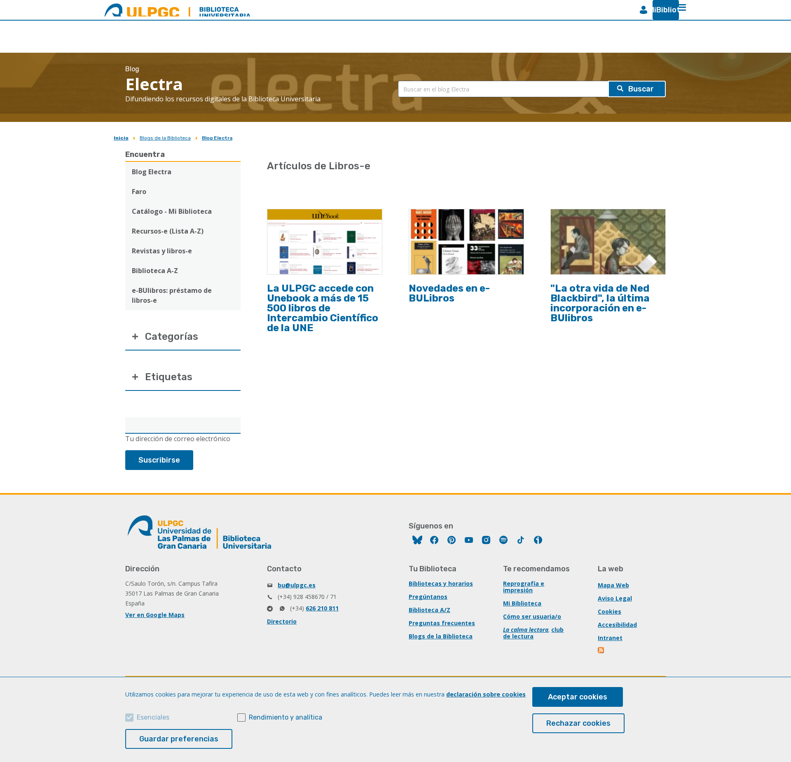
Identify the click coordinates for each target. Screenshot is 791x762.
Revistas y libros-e (162, 250)
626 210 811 (322, 608)
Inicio (121, 138)
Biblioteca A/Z (429, 610)
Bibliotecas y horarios (441, 583)
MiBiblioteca (662, 10)
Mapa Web (613, 585)
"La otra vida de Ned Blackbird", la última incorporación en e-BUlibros (600, 303)
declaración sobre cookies (486, 694)
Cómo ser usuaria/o (532, 616)
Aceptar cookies (577, 696)
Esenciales (153, 717)
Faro (139, 191)
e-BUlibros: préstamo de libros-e (172, 295)
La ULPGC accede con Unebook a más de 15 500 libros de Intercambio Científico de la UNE (322, 308)
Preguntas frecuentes (442, 623)
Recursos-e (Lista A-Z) (168, 231)
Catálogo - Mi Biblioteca (172, 211)
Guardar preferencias (178, 738)
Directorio (282, 621)
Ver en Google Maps (155, 615)
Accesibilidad (617, 625)
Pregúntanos (428, 597)
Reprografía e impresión (523, 587)
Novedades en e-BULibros (449, 293)
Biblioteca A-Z (155, 270)
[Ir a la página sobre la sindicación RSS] (601, 651)
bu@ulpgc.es (297, 585)
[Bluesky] (417, 541)
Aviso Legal (615, 598)
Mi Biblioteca (522, 603)
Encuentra (145, 154)
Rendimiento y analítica (285, 717)
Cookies (609, 611)
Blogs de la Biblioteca (165, 138)
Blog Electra (217, 138)
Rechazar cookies (578, 723)
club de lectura (533, 633)
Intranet (610, 638)
